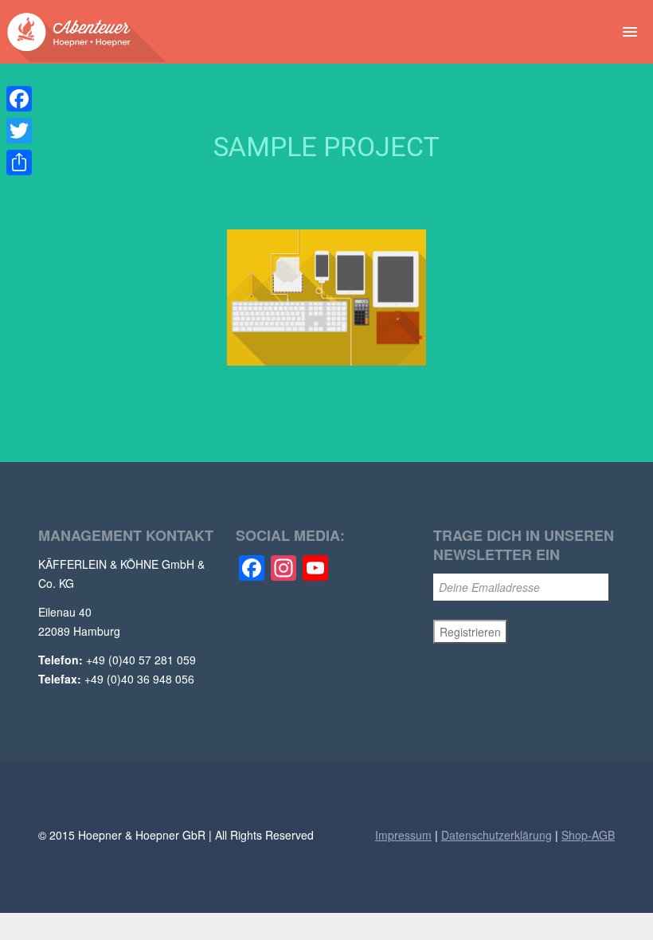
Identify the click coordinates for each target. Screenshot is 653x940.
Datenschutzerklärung (496, 835)
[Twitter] (19, 131)
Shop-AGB (588, 835)
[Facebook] (19, 99)
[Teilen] (19, 162)
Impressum (403, 835)
